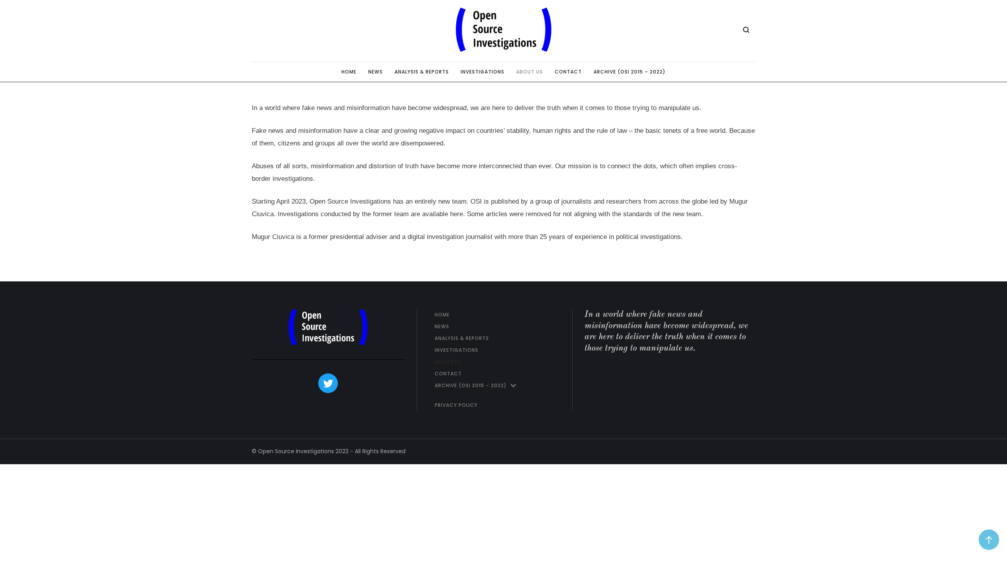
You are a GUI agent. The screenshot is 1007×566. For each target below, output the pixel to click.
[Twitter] (328, 383)
